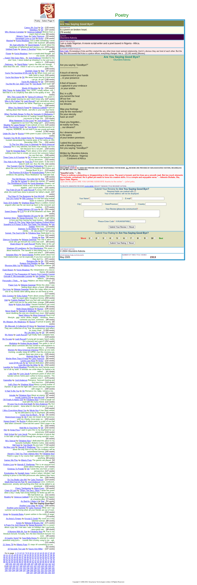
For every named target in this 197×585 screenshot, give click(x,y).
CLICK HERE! (89, 186)
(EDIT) (66, 22)
